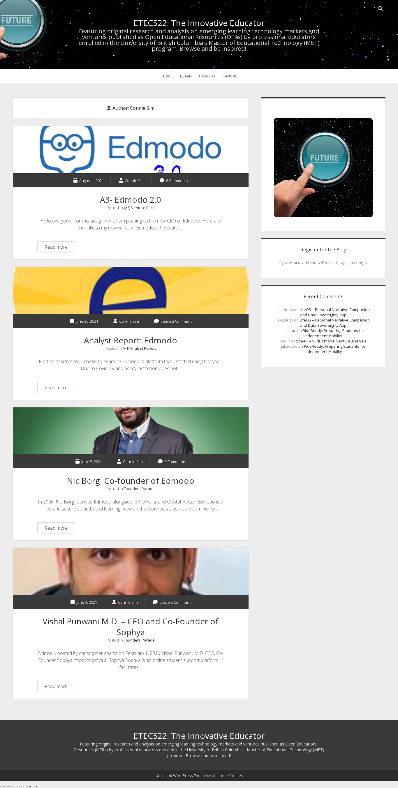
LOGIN (186, 76)
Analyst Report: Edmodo (131, 290)
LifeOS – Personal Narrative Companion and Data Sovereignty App (335, 312)
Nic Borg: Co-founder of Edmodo (131, 431)
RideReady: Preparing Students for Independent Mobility (333, 333)
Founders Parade (139, 488)
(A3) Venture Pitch (139, 207)
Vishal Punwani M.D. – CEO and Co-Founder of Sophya (131, 571)
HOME (167, 76)
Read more (60, 247)
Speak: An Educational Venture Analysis (331, 341)
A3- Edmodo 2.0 (131, 149)
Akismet (33, 786)
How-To (207, 76)
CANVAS (230, 76)
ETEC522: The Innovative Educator (199, 22)
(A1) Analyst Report (139, 348)
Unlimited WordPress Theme (181, 775)
